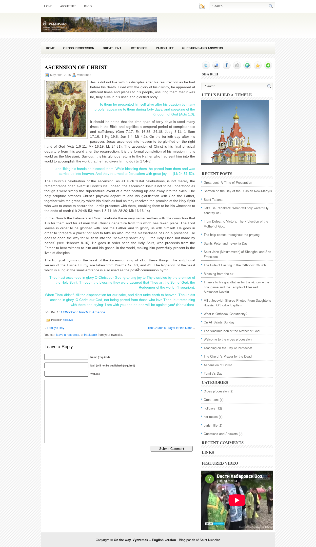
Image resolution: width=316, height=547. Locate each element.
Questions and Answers (202, 48)
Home (50, 48)
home (48, 6)
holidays (68, 319)
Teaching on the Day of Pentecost (228, 347)
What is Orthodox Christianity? (225, 313)
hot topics (138, 48)
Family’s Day (55, 327)
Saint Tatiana (213, 199)
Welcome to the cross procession (228, 339)
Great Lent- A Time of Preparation (228, 182)
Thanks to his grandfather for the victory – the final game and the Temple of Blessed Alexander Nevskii (236, 287)
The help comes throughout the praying (231, 234)
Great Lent (112, 48)
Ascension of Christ (218, 365)
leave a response (67, 334)
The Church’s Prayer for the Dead (170, 327)
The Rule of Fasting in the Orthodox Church (235, 265)
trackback (90, 334)
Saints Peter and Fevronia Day (226, 243)
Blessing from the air (218, 273)
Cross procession (78, 48)
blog (88, 6)
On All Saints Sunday (219, 322)
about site (68, 6)
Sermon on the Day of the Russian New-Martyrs (238, 190)
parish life (165, 48)
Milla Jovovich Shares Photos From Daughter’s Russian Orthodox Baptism (237, 303)
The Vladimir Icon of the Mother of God (231, 330)
